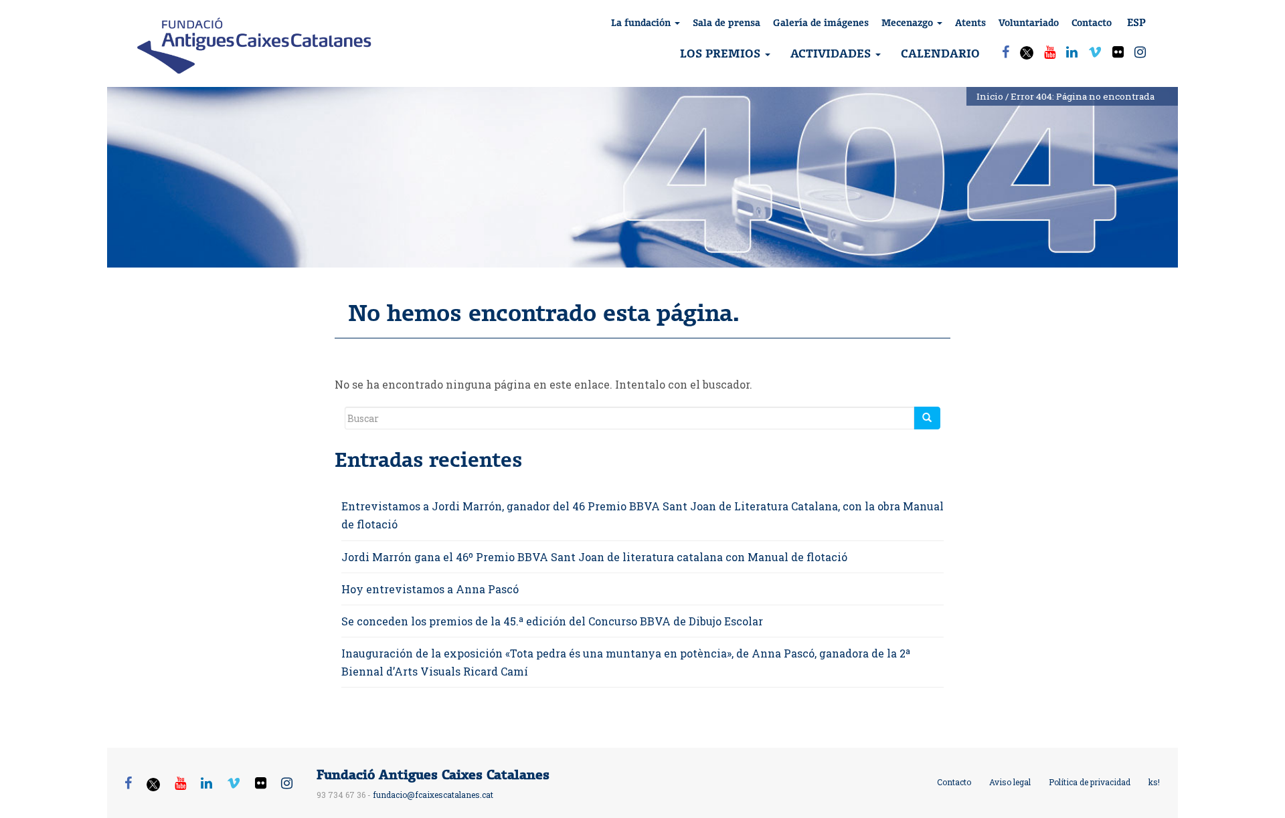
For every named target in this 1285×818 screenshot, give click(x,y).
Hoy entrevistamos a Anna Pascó (430, 589)
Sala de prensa (726, 22)
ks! (1154, 782)
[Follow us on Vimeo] (1095, 51)
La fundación (642, 22)
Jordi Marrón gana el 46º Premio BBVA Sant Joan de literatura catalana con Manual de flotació (594, 557)
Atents (970, 22)
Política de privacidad (1089, 782)
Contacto (1092, 22)
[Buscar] (927, 418)
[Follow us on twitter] (1026, 54)
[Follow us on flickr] (1118, 51)
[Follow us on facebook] (1005, 51)
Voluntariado (1029, 22)
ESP (1140, 22)
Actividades (832, 53)
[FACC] (254, 45)
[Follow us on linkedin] (1072, 51)
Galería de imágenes (821, 22)
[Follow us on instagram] (1140, 51)
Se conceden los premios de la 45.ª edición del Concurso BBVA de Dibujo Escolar (552, 621)
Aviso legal (1010, 782)
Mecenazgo (908, 22)
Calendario (940, 53)
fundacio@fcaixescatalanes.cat (433, 794)
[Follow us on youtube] (1049, 51)
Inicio (989, 96)
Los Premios (722, 53)
